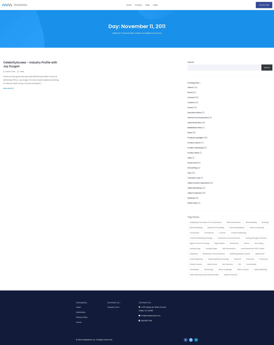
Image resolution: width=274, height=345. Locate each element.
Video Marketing (194, 188)
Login (155, 5)
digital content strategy (199, 243)
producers (250, 259)
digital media (220, 243)
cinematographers (236, 227)
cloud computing (257, 227)
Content (191, 97)
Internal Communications (198, 117)
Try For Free (264, 5)
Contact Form (113, 307)
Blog (147, 5)
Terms (78, 322)
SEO (239, 264)
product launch (196, 264)
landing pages (211, 248)
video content (243, 269)
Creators (191, 102)
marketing (194, 254)
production (263, 259)
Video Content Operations (199, 183)
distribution (234, 243)
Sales (190, 158)
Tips (189, 173)
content (222, 233)
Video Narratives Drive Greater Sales (204, 275)
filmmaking (259, 243)
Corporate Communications (228, 238)
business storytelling (216, 227)
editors (246, 243)
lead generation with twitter (252, 248)
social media (251, 264)
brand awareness (234, 222)
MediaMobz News (195, 127)
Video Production (195, 193)
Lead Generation (195, 122)
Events (190, 107)
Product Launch (194, 142)
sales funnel (212, 264)
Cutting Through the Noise (256, 238)
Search (191, 62)
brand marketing (196, 227)
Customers (80, 312)
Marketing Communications (214, 254)
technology (208, 269)
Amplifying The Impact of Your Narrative (206, 222)
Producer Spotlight (195, 137)
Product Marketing (195, 148)
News (22, 71)
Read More (7, 88)
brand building (251, 222)
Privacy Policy (82, 317)
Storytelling (192, 168)
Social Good (192, 163)
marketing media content (240, 254)
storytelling (194, 269)
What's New (192, 203)
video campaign (225, 269)
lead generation (229, 248)
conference (209, 233)
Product (138, 5)
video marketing (260, 269)
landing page (195, 248)
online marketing (196, 259)
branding (265, 222)
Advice (190, 87)
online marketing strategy (218, 259)
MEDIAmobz (259, 254)
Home (128, 5)
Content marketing (238, 233)
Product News (193, 153)
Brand (190, 92)
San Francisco (227, 264)
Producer (237, 259)
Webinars (192, 198)
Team (78, 307)
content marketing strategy (201, 238)
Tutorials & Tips (194, 178)
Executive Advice (195, 112)
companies (194, 233)
